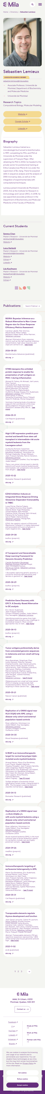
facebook (12, 1022)
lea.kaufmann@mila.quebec (14, 274)
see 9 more (28, 890)
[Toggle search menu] (32, 4)
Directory (14, 12)
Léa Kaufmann (10, 269)
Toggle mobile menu (40, 4)
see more (28, 345)
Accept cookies (22, 1085)
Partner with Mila (34, 1040)
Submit (39, 306)
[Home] (11, 6)
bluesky (12, 1044)
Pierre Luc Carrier (12, 568)
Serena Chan (9, 234)
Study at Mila (32, 1026)
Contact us (21, 1009)
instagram (12, 1039)
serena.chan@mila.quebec (13, 239)
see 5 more (27, 678)
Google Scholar (21, 121)
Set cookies (22, 1073)
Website (21, 114)
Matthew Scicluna (12, 564)
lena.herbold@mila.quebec (13, 253)
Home (5, 12)
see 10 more (24, 778)
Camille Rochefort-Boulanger (17, 562)
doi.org (8, 358)
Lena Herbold (9, 248)
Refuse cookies (22, 1079)
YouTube (12, 1031)
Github (6, 259)
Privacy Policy (28, 1063)
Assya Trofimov (11, 921)
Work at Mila (32, 1033)
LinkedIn (21, 128)
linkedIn (12, 1035)
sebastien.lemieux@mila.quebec (16, 81)
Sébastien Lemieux (12, 336)
